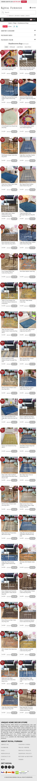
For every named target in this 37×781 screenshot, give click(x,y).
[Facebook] (2, 767)
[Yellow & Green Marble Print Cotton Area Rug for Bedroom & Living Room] (9, 298)
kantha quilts (17, 735)
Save (6, 26)
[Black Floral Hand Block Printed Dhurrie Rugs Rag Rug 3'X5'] (27, 66)
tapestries (30, 734)
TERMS (21, 759)
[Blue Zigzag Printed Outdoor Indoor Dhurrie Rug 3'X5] (27, 182)
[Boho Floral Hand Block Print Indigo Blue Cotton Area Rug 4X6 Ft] (9, 415)
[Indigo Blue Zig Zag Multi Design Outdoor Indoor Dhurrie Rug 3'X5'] (9, 95)
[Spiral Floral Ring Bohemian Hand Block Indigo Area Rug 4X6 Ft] (27, 95)
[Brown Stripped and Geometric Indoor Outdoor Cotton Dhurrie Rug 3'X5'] (9, 589)
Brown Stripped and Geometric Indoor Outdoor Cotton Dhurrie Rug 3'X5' (9, 592)
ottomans (33, 735)
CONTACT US (5, 756)
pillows (24, 734)
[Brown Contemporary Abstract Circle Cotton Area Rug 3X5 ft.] (27, 618)
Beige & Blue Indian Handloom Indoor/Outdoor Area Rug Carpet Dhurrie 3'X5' (9, 476)
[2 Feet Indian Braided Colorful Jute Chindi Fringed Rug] (9, 66)
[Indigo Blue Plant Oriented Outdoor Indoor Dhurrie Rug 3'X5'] (9, 560)
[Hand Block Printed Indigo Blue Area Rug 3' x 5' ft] (27, 444)
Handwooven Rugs (23, 23)
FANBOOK (4, 747)
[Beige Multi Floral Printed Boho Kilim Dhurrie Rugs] (9, 531)
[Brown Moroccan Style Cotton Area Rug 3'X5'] (9, 618)
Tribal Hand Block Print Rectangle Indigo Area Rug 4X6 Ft (27, 215)
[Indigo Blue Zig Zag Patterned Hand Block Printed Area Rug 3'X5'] (27, 531)
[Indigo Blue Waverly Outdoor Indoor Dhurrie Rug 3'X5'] (27, 386)
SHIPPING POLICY (25, 753)
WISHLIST (11, 15)
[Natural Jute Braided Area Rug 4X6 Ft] (9, 444)
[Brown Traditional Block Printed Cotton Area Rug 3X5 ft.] (27, 589)
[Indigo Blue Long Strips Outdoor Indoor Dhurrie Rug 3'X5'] (27, 153)
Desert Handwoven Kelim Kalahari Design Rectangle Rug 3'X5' (9, 360)
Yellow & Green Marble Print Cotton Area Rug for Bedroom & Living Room (9, 302)
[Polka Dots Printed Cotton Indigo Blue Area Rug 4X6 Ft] (9, 182)
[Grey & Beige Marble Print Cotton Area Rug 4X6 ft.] (9, 269)
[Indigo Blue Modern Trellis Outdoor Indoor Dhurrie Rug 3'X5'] (27, 676)
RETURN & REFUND (26, 756)
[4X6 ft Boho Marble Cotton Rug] (27, 269)
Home (10, 23)
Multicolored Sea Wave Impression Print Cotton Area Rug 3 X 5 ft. (8, 680)
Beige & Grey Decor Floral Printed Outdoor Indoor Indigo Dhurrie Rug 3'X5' (27, 505)
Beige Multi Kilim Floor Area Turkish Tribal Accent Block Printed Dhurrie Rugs (26, 709)
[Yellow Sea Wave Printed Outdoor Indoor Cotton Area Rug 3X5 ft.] (9, 327)
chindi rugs (12, 734)
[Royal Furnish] (11, 8)
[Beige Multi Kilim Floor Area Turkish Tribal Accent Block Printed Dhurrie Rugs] (27, 705)
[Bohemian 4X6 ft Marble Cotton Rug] (27, 560)
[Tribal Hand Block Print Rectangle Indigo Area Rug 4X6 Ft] (27, 211)
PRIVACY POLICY (25, 750)
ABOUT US (5, 744)
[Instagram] (12, 767)
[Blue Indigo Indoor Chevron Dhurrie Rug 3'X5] (27, 473)
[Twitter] (6, 767)
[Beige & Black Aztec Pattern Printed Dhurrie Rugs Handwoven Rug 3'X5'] (9, 211)
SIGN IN (27, 15)
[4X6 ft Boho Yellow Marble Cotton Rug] (27, 298)
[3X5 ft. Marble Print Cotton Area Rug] (9, 647)
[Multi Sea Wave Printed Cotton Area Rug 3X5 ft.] (9, 502)
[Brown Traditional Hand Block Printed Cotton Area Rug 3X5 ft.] (27, 415)
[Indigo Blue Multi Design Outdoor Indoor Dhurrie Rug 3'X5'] (27, 240)
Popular (12, 47)
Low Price (20, 47)
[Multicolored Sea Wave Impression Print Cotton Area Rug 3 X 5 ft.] (9, 676)
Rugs (14, 23)
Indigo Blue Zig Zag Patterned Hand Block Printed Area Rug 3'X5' (27, 534)
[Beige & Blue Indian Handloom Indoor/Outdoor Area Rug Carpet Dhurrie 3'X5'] (9, 473)
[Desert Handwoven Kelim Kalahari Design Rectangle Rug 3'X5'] (9, 357)
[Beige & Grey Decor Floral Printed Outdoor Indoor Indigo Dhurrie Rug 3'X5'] (27, 502)
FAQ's (3, 750)
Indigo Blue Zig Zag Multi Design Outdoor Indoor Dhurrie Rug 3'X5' (9, 98)
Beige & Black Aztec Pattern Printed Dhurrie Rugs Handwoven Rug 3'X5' (8, 215)
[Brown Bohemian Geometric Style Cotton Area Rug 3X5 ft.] (9, 240)
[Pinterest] (9, 767)
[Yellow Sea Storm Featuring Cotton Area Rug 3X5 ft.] (27, 647)
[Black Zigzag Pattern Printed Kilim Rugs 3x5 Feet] (27, 357)
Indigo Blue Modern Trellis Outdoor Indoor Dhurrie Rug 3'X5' (26, 680)
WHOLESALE (5, 753)
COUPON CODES (24, 744)
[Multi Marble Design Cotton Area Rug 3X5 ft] (9, 153)
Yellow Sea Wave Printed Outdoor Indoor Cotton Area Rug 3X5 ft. (9, 331)
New (6, 47)
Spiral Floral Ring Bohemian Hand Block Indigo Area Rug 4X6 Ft (27, 98)
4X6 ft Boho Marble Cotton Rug (27, 271)
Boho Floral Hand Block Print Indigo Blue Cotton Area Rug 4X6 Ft (9, 418)
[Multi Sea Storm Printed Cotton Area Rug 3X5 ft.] (9, 386)
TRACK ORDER (24, 747)
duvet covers (4, 737)
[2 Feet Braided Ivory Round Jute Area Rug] (9, 124)
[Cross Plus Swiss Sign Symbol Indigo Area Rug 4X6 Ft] (27, 327)
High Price (28, 47)
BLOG (3, 759)
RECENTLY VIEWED (19, 15)
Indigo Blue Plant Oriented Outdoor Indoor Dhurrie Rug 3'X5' (8, 563)
